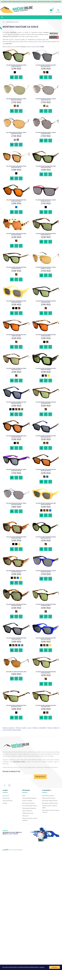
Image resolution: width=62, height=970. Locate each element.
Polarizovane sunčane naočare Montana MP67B (16, 65)
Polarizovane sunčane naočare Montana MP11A (46, 234)
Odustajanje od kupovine (29, 808)
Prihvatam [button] (54, 967)
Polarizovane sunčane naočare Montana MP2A (46, 672)
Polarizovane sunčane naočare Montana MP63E (16, 605)
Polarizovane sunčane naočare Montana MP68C (16, 537)
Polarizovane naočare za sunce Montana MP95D (16, 504)
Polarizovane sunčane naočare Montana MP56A (16, 571)
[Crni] (15, 72)
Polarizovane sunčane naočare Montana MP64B (46, 167)
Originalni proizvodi (27, 813)
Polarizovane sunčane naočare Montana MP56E (46, 504)
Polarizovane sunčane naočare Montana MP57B (46, 470)
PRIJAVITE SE (40, 776)
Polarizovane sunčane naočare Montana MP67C (46, 65)
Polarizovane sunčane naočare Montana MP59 (16, 638)
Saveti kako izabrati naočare (49, 800)
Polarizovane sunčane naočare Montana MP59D (16, 402)
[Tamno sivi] (18, 106)
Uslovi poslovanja (7, 800)
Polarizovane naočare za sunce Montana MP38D (46, 571)
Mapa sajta (25, 815)
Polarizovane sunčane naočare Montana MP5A (16, 369)
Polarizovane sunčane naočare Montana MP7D (16, 268)
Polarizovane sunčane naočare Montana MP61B (16, 436)
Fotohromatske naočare (48, 798)
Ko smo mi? (6, 795)
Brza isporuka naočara (28, 803)
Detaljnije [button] (41, 967)
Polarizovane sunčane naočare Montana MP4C (46, 706)
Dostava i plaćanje (27, 800)
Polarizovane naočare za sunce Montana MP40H (16, 470)
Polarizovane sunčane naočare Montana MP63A (16, 234)
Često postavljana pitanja (29, 798)
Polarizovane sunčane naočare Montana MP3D (46, 402)
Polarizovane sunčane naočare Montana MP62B (16, 200)
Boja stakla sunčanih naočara (50, 803)
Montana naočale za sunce (23, 728)
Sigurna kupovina (27, 810)
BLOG (23, 795)
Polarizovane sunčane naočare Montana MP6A (46, 605)
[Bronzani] (15, 106)
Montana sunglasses (8, 728)
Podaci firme (6, 798)
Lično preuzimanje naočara (29, 805)
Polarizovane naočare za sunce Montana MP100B (16, 133)
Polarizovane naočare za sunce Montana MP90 (46, 133)
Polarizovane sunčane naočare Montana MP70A (46, 537)
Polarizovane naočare (48, 795)
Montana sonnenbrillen (39, 728)
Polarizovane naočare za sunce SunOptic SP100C (46, 268)
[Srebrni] (47, 106)
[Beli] (18, 72)
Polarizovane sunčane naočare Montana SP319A (16, 706)
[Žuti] (49, 375)
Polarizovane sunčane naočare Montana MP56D (46, 638)
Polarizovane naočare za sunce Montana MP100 (46, 99)
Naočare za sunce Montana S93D (16, 671)
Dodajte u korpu (12, 77)
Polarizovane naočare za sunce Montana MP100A (16, 99)
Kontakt (5, 803)
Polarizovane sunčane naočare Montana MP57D (46, 436)
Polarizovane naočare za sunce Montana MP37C (46, 200)
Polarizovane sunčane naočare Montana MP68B (46, 369)
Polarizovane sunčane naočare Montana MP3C (46, 301)
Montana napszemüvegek (14, 730)
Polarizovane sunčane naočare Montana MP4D (46, 335)
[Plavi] (16, 207)
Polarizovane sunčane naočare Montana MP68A (16, 301)
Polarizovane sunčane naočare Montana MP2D (16, 335)
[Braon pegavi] (44, 72)
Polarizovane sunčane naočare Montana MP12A (16, 167)
